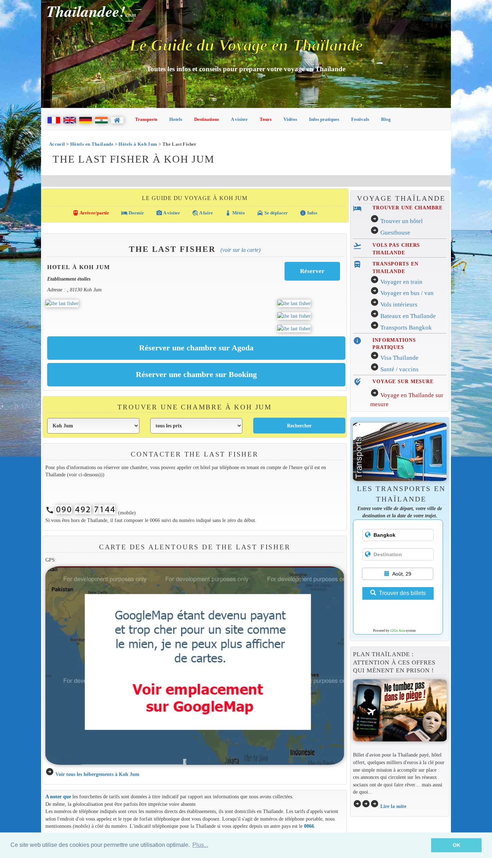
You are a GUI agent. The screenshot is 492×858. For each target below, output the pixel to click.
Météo (235, 213)
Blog (386, 119)
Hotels (175, 119)
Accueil (57, 144)
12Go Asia (397, 630)
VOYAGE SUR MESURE (403, 381)
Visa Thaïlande (399, 357)
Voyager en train (401, 281)
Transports (146, 119)
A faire (202, 213)
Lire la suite (393, 806)
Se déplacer (272, 213)
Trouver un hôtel (401, 221)
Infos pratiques (324, 119)
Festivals (360, 119)
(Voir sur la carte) (240, 250)
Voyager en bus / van (407, 293)
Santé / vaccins (399, 369)
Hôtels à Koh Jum (137, 144)
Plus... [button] (200, 845)
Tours (266, 119)
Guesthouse (395, 232)
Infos (308, 213)
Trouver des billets (402, 593)
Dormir (132, 213)
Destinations (206, 119)
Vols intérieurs (398, 304)
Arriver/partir (90, 213)
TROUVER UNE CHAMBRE (407, 207)
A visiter (239, 119)
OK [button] (456, 845)
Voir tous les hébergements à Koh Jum (97, 774)
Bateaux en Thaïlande (408, 316)
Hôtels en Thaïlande (91, 144)
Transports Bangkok (406, 327)
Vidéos (290, 119)
